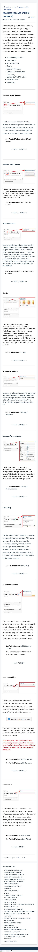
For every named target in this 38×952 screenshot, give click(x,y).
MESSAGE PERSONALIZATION (12, 886)
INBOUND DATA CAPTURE (11, 891)
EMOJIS (6, 893)
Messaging (7, 9)
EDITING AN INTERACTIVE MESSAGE (14, 879)
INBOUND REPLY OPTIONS (11, 884)
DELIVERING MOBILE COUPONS (13, 895)
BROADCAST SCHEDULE (11, 927)
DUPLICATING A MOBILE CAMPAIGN (14, 875)
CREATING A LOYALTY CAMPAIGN (13, 909)
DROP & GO (7, 939)
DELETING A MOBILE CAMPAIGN (13, 877)
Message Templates (14, 69)
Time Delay (11, 75)
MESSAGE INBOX (9, 925)
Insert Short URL (13, 79)
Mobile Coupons (13, 63)
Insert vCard (11, 82)
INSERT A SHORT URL (10, 900)
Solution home (7, 7)
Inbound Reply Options (15, 57)
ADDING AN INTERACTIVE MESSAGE (14, 881)
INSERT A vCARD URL (10, 902)
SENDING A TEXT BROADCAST (12, 923)
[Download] (15, 491)
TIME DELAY (7, 888)
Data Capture (11, 60)
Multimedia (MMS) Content (16, 77)
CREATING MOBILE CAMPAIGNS (13, 870)
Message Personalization (16, 72)
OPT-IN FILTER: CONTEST (11, 907)
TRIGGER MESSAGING (10, 941)
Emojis (9, 66)
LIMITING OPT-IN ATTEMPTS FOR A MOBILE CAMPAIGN (19, 911)
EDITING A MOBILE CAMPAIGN (12, 872)
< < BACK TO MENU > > (19, 149)
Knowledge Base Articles (21, 7)
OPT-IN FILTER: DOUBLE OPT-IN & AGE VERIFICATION (19, 904)
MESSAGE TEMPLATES (10, 898)
